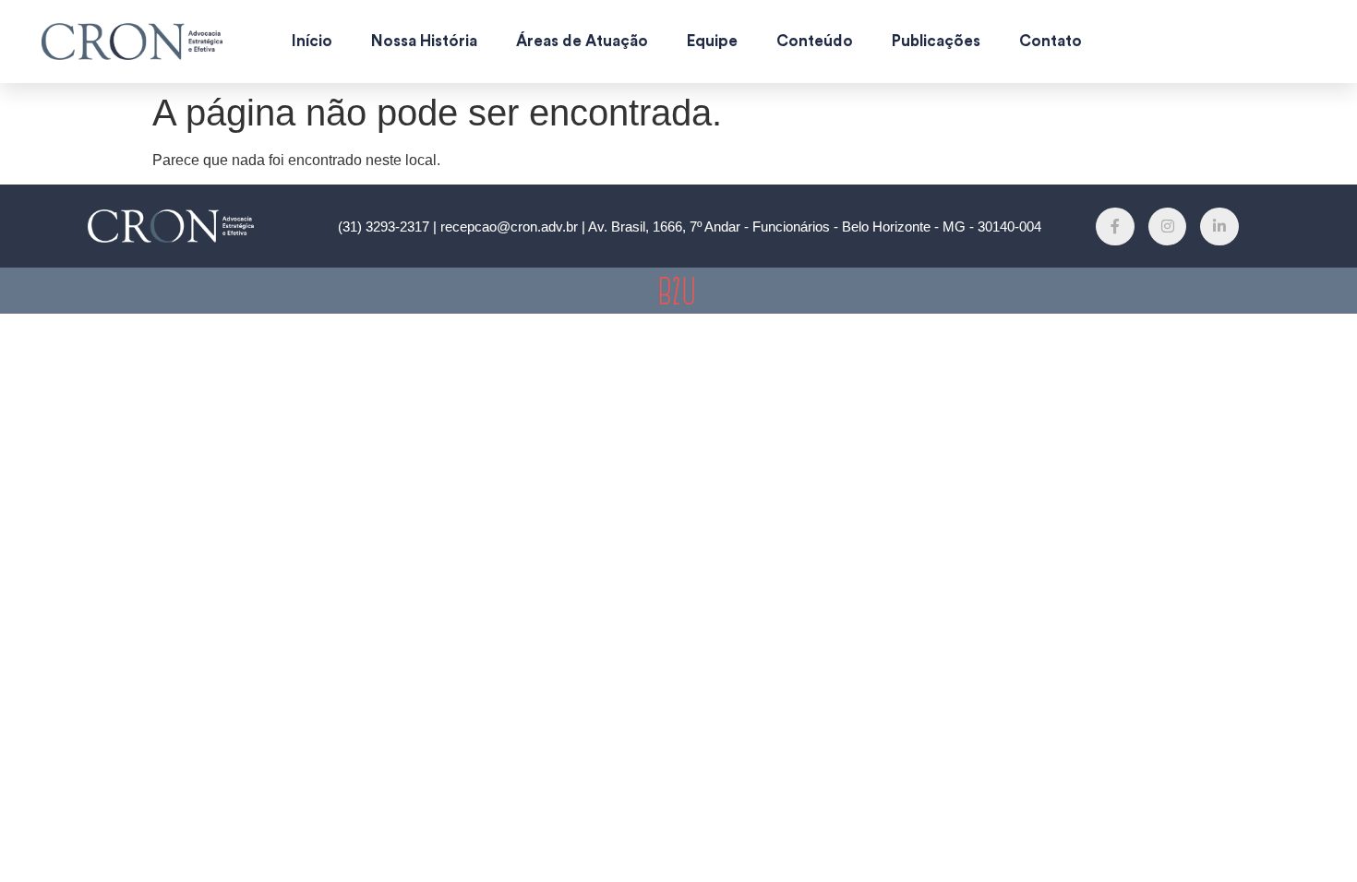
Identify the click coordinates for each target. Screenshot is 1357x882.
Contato (1050, 41)
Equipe (712, 41)
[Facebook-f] (1115, 227)
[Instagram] (1167, 227)
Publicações (936, 41)
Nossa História (424, 41)
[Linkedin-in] (1219, 227)
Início (312, 41)
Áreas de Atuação (582, 41)
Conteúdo (814, 41)
